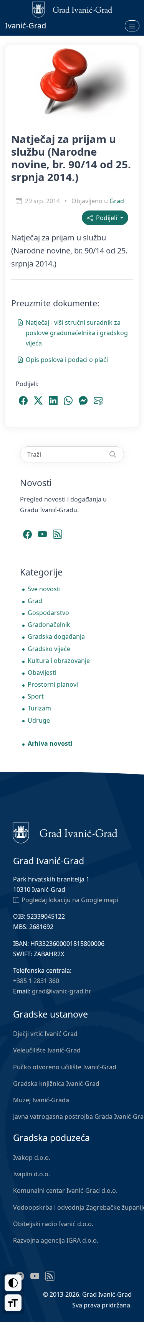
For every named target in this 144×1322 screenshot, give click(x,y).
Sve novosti (44, 589)
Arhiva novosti (50, 743)
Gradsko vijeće (49, 649)
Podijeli (106, 218)
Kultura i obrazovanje (59, 660)
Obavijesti (42, 672)
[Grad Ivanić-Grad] (65, 832)
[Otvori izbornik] (132, 25)
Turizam (39, 708)
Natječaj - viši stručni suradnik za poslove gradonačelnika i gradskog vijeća (77, 332)
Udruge (39, 720)
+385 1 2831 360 (36, 981)
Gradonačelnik (49, 624)
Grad (116, 201)
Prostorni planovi (53, 684)
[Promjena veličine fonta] (13, 1302)
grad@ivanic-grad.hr (61, 991)
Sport (36, 696)
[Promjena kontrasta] (13, 1282)
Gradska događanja (56, 636)
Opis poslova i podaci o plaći (67, 359)
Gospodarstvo (48, 612)
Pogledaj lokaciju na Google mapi (70, 900)
